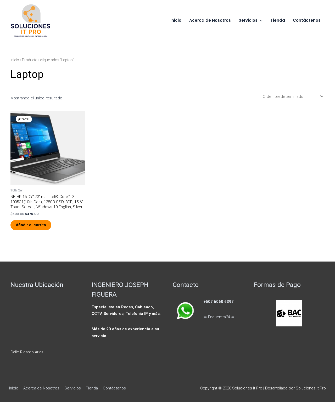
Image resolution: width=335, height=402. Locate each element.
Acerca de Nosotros (41, 388)
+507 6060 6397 (219, 301)
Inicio (14, 60)
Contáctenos (114, 388)
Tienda (92, 388)
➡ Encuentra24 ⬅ (219, 317)
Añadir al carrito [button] (31, 225)
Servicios (72, 388)
